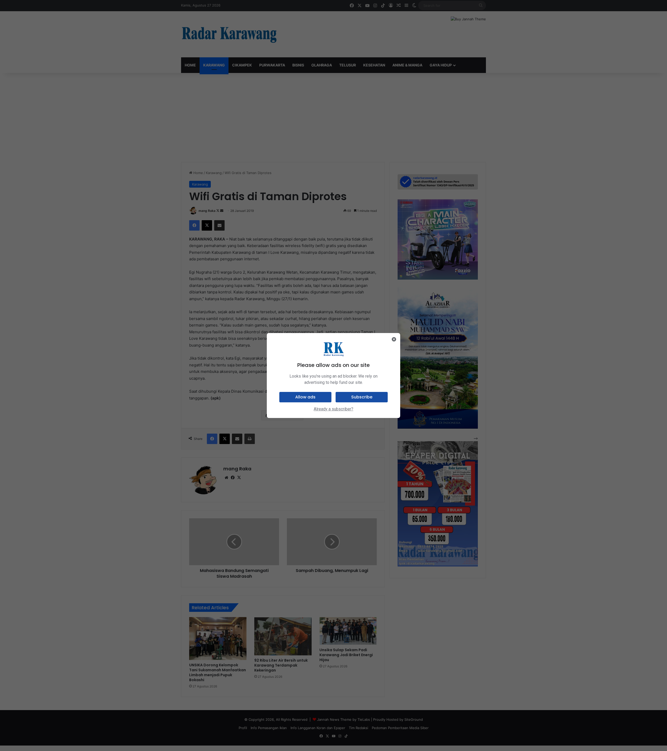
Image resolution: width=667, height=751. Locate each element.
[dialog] (333, 375)
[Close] (394, 339)
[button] (305, 397)
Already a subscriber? (333, 409)
